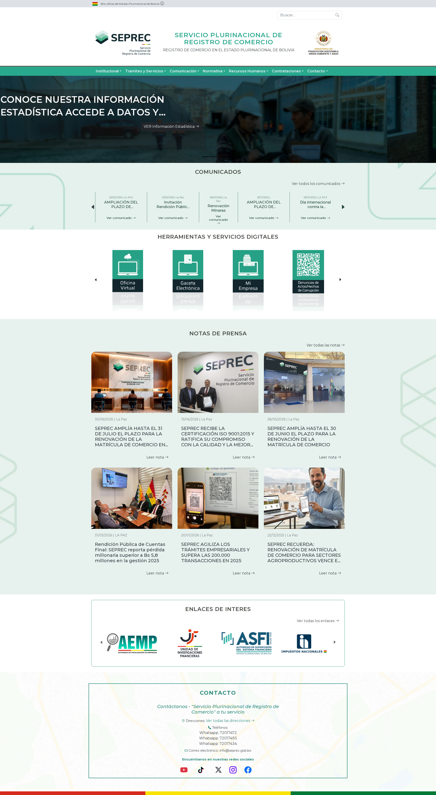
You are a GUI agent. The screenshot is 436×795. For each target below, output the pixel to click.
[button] (343, 207)
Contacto (316, 71)
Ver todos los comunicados (316, 184)
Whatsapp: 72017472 (218, 733)
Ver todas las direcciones (228, 721)
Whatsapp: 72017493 (218, 738)
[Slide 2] (214, 156)
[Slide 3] (222, 156)
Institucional (107, 71)
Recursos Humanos (247, 71)
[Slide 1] (205, 156)
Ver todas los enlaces (316, 621)
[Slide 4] (230, 156)
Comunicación (183, 71)
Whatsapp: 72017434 (218, 743)
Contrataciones (286, 71)
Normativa (213, 71)
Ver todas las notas (324, 345)
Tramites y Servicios (144, 71)
